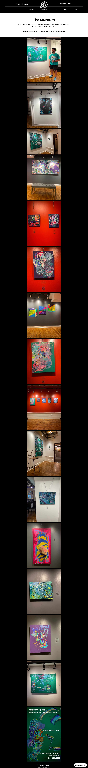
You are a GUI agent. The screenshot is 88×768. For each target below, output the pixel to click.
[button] (55, 9)
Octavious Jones (43, 765)
